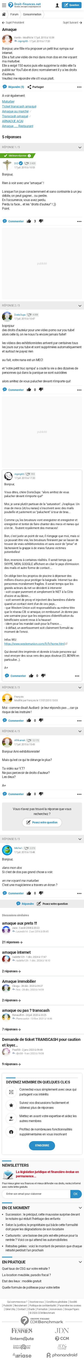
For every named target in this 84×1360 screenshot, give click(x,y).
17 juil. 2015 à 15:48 (24, 852)
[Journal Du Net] (62, 1330)
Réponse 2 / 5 (11, 305)
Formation (42, 1309)
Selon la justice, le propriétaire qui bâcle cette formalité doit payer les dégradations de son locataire (42, 1227)
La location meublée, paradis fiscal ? (26, 1275)
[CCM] (62, 1338)
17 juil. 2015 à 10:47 (24, 318)
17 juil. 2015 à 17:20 (39, 41)
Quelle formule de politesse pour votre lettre (31, 1287)
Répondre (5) (16, 87)
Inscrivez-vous (37, 1301)
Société (73, 1301)
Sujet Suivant (70, 22)
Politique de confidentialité (42, 1305)
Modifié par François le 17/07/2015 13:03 (35, 700)
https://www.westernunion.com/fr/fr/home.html (34, 644)
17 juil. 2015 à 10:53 (24, 167)
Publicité (7, 1305)
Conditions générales (56, 1301)
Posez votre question (44, 822)
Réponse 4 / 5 (11, 731)
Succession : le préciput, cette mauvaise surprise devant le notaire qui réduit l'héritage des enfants (43, 1217)
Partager (38, 87)
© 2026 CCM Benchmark (42, 1313)
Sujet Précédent (15, 22)
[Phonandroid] (62, 1355)
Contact (22, 1309)
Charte (31, 1309)
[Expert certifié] (21, 163)
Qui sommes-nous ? (17, 1301)
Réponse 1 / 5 (11, 147)
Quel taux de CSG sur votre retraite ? (26, 1269)
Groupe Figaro (72, 1309)
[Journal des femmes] (22, 1330)
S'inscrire (42, 1145)
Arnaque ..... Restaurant (17, 126)
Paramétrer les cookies (69, 1305)
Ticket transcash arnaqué (19, 106)
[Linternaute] (22, 1339)
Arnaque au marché (15, 111)
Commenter (16, 221)
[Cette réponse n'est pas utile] (41, 221)
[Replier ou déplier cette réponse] (80, 147)
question (74, 5)
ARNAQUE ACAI (12, 121)
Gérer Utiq (10, 1309)
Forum (14, 14)
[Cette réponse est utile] (29, 221)
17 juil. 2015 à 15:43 (24, 744)
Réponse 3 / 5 (11, 687)
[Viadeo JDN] (62, 1347)
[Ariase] (22, 1355)
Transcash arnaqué (15, 116)
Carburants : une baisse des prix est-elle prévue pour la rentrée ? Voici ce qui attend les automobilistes (42, 1238)
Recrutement (20, 1305)
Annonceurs (56, 1309)
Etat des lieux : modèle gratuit (21, 1281)
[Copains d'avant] (22, 1347)
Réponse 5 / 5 (11, 839)
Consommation (32, 14)
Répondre (27, 903)
